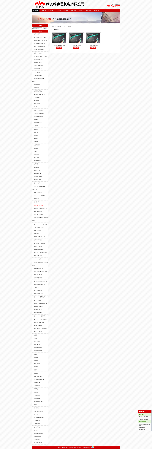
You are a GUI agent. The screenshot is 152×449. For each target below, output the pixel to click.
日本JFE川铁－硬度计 (39, 249)
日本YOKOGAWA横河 (39, 322)
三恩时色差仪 (37, 420)
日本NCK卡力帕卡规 (38, 268)
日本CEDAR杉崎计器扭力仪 (40, 208)
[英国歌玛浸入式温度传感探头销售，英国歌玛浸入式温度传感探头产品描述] (76, 38)
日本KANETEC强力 (38, 246)
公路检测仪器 (37, 385)
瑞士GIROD (36, 233)
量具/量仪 (36, 389)
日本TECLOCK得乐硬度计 (40, 316)
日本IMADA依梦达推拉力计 (40, 252)
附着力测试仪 (37, 363)
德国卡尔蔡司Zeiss (38, 34)
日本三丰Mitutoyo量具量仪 (40, 46)
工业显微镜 (36, 167)
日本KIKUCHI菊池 (38, 255)
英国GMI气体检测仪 (38, 65)
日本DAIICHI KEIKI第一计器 (40, 224)
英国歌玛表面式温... (93, 45)
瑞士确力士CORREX (39, 202)
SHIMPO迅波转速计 (38, 325)
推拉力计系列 (37, 84)
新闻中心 (50, 10)
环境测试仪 (36, 100)
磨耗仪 (35, 370)
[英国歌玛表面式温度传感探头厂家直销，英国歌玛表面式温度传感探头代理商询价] (93, 38)
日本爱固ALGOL (37, 179)
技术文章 (66, 10)
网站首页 (35, 10)
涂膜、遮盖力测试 (38, 376)
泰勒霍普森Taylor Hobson (40, 37)
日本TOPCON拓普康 (38, 306)
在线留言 (88, 10)
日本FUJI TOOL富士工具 (39, 236)
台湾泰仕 (36, 126)
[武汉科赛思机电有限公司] (39, 7)
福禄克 (35, 404)
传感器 (35, 335)
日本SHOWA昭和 (38, 290)
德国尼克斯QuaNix (38, 69)
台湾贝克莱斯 (37, 145)
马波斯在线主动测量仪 (39, 433)
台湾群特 (36, 129)
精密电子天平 (37, 103)
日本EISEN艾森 (37, 230)
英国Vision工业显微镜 (39, 113)
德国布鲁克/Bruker (38, 122)
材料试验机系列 (37, 160)
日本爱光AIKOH (37, 173)
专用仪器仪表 (37, 398)
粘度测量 (36, 360)
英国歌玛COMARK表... (59, 45)
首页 (64, 26)
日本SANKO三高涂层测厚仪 (40, 328)
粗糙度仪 (36, 357)
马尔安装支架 (37, 427)
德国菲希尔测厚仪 (38, 91)
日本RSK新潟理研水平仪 (39, 284)
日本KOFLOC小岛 (38, 274)
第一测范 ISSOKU (38, 443)
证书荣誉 (81, 10)
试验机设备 (36, 198)
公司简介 (73, 10)
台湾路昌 (36, 119)
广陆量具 (36, 107)
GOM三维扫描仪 (37, 424)
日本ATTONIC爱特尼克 (39, 192)
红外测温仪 (36, 87)
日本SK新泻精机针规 (39, 293)
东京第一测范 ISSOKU (39, 49)
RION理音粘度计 (38, 287)
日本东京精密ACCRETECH (40, 40)
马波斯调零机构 (37, 436)
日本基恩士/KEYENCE (39, 401)
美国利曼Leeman (38, 176)
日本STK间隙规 (37, 300)
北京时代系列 (37, 97)
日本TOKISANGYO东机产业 (40, 303)
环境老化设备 (37, 382)
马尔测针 (36, 430)
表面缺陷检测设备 (38, 351)
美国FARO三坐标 (38, 53)
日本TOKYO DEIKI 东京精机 (40, 319)
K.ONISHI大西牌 (37, 259)
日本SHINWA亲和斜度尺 (39, 297)
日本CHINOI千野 (38, 211)
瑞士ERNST (36, 414)
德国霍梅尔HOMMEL (39, 116)
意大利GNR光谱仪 (38, 75)
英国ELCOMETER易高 (39, 227)
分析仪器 (36, 392)
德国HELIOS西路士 (38, 240)
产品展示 (43, 10)
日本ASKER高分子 (38, 170)
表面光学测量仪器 (38, 347)
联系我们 (96, 10)
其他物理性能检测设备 (39, 379)
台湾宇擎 (36, 132)
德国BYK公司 (37, 344)
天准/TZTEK (36, 151)
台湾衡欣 (36, 135)
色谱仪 (35, 338)
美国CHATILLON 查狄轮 (39, 195)
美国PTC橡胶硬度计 (38, 278)
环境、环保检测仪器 (38, 411)
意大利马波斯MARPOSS (39, 43)
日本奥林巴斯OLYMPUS (39, 94)
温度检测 (36, 373)
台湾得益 (36, 141)
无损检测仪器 (37, 395)
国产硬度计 (36, 408)
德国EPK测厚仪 (37, 341)
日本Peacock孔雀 (38, 331)
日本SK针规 (36, 157)
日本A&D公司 (37, 183)
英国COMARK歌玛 (38, 205)
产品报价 (58, 10)
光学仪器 (36, 164)
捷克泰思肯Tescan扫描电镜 (40, 56)
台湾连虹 (36, 138)
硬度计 (35, 354)
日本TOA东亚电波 (38, 312)
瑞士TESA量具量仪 (38, 110)
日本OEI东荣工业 (38, 309)
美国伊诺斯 (36, 154)
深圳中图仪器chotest (38, 72)
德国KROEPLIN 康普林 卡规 (40, 271)
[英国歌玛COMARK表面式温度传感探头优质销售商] (59, 38)
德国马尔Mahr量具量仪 (39, 59)
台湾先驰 (36, 148)
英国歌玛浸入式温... (76, 45)
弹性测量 (36, 366)
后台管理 (84, 447)
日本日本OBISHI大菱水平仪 (40, 281)
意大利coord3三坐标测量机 (40, 417)
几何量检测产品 (37, 439)
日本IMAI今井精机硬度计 (39, 243)
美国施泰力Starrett (38, 62)
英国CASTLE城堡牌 (38, 214)
